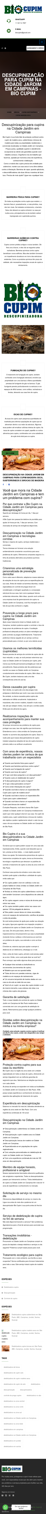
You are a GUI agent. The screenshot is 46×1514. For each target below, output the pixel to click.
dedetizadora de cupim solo (13, 1373)
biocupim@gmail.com (22, 32)
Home (9, 112)
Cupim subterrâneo (29, 112)
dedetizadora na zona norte (13, 1407)
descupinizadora (26, 1390)
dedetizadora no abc (34, 1395)
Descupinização (9, 1293)
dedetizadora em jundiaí (12, 1441)
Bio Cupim (36, 1507)
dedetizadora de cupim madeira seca (17, 1378)
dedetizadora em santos (12, 1446)
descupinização (9, 1390)
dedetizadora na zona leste (13, 1424)
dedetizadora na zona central (14, 1401)
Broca (16, 112)
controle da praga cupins (12, 1395)
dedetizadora (35, 1384)
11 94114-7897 (20, 23)
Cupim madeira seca (23, 115)
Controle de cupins (10, 1298)
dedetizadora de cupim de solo (15, 1384)
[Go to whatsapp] (5, 1507)
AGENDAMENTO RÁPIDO (35, 48)
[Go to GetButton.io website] (5, 1511)
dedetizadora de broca (12, 1367)
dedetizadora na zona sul (13, 1412)
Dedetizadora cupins (11, 1287)
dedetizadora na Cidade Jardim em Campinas (20, 1418)
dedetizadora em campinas (13, 1429)
